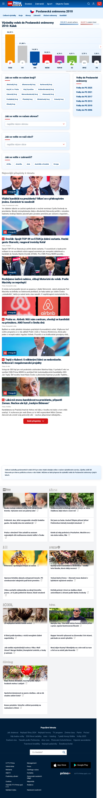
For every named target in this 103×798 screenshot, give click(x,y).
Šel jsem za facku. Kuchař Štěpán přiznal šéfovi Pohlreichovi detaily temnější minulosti (69, 521)
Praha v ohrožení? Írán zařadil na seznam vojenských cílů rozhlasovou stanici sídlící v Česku (24, 534)
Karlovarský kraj (46, 84)
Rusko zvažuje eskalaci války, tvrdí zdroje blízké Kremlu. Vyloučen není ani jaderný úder (23, 509)
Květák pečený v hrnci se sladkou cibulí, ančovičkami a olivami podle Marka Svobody (68, 591)
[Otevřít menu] (3, 3)
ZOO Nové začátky (33, 736)
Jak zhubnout (12, 732)
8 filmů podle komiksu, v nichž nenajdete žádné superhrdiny (23, 636)
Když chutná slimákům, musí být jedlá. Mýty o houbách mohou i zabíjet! (22, 682)
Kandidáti (63, 15)
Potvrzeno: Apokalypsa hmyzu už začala (20, 566)
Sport (49, 4)
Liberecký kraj (12, 94)
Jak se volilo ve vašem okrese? (21, 116)
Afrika (9, 164)
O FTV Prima (10, 763)
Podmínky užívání (12, 776)
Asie (28, 164)
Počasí (86, 732)
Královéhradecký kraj (46, 89)
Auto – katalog (49, 736)
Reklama (9, 770)
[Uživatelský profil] (93, 3)
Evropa (56, 164)
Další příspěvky (34, 421)
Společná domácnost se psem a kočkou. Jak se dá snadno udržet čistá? (24, 694)
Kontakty (30, 773)
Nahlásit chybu (11, 790)
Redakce (30, 785)
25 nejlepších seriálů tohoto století (18, 623)
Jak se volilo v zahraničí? (18, 157)
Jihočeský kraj (12, 84)
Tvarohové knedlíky (32, 744)
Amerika (19, 164)
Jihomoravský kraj (28, 84)
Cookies (8, 781)
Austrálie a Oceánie (42, 164)
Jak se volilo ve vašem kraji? (20, 77)
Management (31, 763)
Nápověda (30, 781)
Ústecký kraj (58, 99)
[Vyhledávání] (88, 3)
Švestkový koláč (66, 744)
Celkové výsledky (9, 15)
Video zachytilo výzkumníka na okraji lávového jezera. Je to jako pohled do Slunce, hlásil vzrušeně (24, 591)
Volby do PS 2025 (84, 88)
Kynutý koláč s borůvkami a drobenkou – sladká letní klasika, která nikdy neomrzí (69, 567)
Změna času (70, 732)
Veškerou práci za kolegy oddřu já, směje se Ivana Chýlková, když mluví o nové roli (70, 509)
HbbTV (8, 773)
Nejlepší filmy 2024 (28, 732)
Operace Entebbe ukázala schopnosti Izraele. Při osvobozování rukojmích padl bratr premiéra (23, 579)
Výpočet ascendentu (81, 740)
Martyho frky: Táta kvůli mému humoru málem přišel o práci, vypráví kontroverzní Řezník (71, 624)
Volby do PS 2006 (84, 110)
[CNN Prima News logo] (15, 3)
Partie (79, 732)
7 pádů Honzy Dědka (66, 736)
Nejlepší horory (44, 732)
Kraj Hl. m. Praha (13, 89)
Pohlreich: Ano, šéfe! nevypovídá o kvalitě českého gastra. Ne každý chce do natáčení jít (24, 521)
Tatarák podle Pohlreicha (29, 740)
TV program (58, 732)
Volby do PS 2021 (84, 92)
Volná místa (10, 766)
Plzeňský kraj (27, 99)
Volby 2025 (81, 736)
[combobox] (35, 124)
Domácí (28, 4)
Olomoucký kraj (48, 94)
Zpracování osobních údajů (34, 777)
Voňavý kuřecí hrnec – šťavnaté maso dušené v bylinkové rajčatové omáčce (69, 579)
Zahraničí (39, 4)
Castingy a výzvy (33, 770)
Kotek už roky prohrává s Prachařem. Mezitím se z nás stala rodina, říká (70, 534)
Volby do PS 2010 (84, 105)
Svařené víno (11, 740)
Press (29, 766)
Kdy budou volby (17, 736)
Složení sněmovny (50, 15)
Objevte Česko (62, 4)
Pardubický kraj (12, 99)
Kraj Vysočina (28, 89)
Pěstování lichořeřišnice (61, 740)
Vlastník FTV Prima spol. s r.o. (14, 786)
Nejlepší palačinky (49, 744)
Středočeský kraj (43, 99)
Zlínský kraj (11, 104)
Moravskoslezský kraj (30, 94)
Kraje (21, 15)
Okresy (28, 15)
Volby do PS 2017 (84, 96)
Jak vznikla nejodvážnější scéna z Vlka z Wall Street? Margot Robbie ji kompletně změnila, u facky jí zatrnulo (25, 650)
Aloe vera (45, 740)
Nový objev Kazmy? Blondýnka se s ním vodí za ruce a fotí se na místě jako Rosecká (71, 649)
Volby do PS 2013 (84, 101)
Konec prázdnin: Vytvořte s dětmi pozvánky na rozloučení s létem (22, 706)
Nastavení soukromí (34, 790)
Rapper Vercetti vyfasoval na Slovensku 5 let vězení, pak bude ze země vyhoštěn (71, 636)
